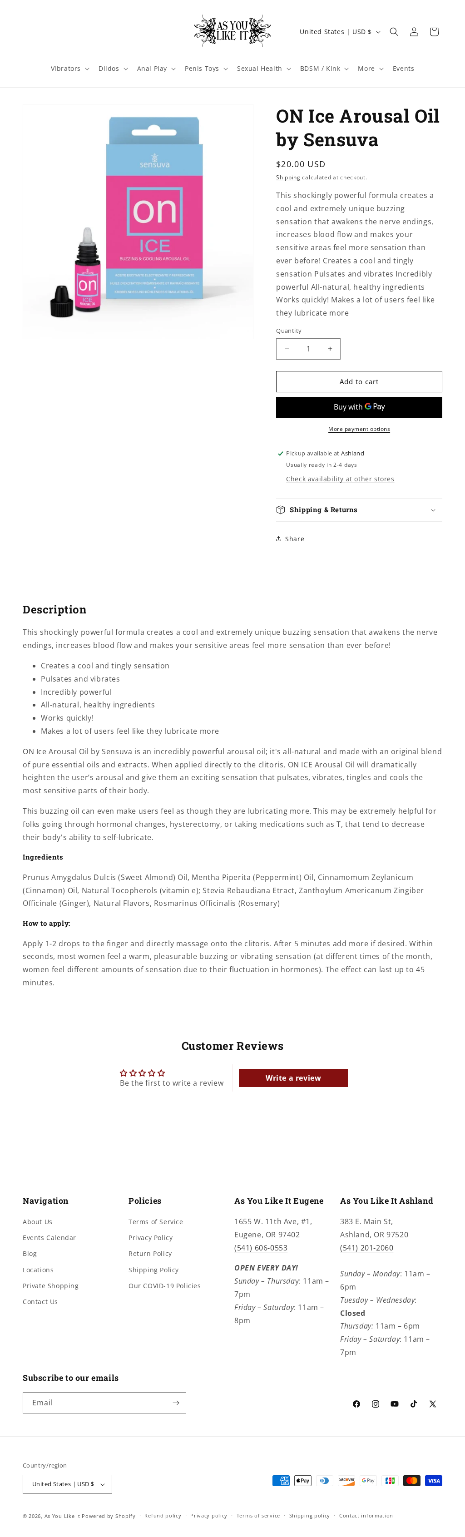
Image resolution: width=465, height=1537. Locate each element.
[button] (69, 68)
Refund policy (162, 1515)
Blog (30, 1253)
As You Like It (62, 1515)
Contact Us (40, 1301)
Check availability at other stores (340, 478)
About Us (38, 1221)
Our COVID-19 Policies (165, 1285)
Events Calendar (49, 1237)
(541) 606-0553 (260, 1248)
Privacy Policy (151, 1237)
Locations (38, 1269)
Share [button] (294, 538)
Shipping (288, 177)
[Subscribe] (176, 1402)
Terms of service (258, 1515)
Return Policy (150, 1253)
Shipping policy (310, 1515)
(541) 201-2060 (366, 1248)
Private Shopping (51, 1285)
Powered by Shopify (109, 1515)
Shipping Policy (154, 1269)
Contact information (366, 1515)
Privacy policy (209, 1515)
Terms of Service (156, 1221)
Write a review (293, 1078)
